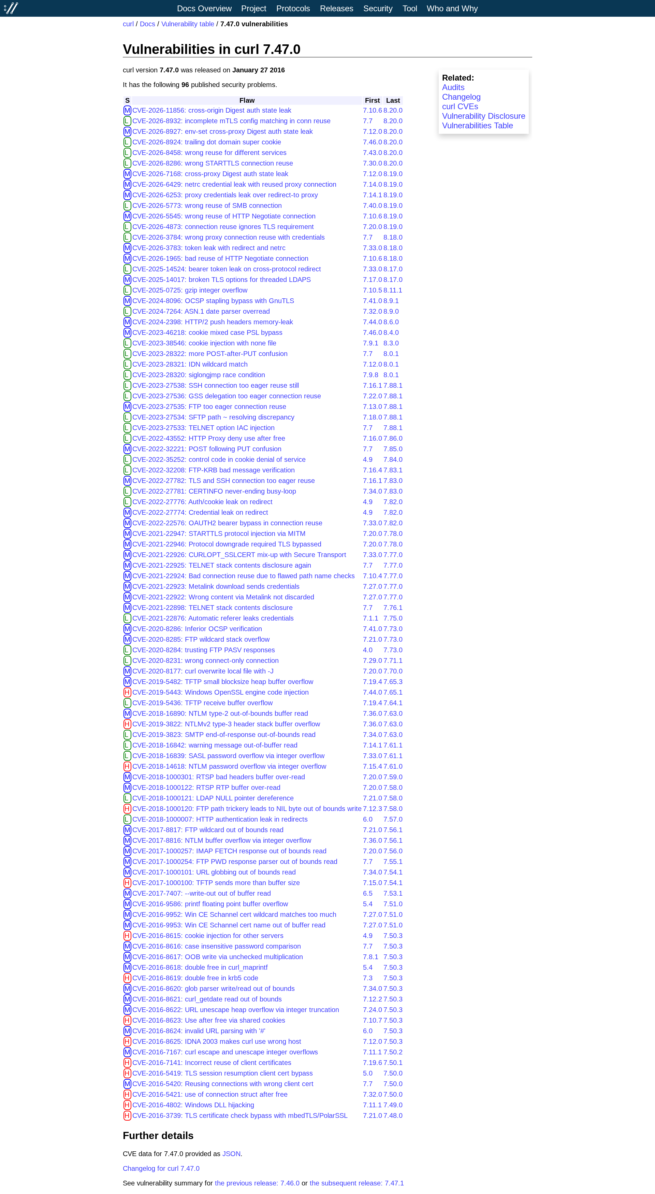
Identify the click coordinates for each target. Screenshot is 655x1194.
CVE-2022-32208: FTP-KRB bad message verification (213, 470)
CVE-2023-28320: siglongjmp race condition (198, 375)
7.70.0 (393, 671)
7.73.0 (393, 628)
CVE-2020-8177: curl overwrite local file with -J (203, 671)
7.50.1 (393, 1062)
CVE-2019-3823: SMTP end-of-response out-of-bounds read (224, 734)
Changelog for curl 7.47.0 (161, 1168)
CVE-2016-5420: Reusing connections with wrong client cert (223, 1084)
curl (128, 24)
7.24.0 (372, 1009)
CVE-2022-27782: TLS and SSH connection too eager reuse (223, 480)
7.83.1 (393, 470)
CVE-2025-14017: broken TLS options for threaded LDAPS (221, 279)
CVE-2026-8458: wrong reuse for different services (209, 152)
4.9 (368, 459)
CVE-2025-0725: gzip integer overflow (189, 290)
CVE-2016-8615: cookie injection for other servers (207, 935)
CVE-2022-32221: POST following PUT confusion (206, 449)
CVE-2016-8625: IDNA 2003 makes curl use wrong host (216, 1041)
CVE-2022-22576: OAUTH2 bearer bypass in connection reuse (227, 523)
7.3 (368, 978)
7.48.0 (393, 1115)
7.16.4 (372, 470)
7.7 (368, 121)
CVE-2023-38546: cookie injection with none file (204, 343)
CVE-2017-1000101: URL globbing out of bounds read (214, 872)
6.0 (368, 819)
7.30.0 (372, 163)
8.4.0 (391, 332)
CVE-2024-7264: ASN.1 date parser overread (201, 311)
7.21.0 (372, 639)
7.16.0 (372, 438)
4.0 (368, 650)
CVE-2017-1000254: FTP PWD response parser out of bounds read (234, 861)
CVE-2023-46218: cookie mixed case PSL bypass (207, 332)
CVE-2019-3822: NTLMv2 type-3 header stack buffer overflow (226, 724)
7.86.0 (393, 438)
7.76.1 (393, 607)
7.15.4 (372, 766)
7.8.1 (370, 957)
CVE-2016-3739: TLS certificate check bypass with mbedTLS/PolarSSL (240, 1115)
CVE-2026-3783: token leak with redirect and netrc (209, 248)
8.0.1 (391, 353)
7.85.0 (393, 449)
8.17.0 (393, 269)
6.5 (368, 893)
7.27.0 (372, 586)
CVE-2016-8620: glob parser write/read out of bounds (213, 988)
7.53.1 (393, 893)
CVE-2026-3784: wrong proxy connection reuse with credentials (228, 237)
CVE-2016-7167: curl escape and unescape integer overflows (225, 1052)
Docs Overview (204, 8)
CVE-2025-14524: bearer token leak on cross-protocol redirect (226, 269)
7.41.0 (372, 300)
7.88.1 (393, 385)
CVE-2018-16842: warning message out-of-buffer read (214, 745)
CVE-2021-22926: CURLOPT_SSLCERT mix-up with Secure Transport (239, 554)
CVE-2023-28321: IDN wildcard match (190, 364)
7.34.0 (372, 491)
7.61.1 (393, 745)
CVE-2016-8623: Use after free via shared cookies (208, 1020)
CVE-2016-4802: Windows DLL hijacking (193, 1105)
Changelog (461, 96)
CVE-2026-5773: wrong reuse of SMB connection (207, 205)
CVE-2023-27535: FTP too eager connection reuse (209, 406)
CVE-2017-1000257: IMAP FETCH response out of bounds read (229, 851)
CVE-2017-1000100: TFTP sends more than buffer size (216, 882)
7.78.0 (393, 533)
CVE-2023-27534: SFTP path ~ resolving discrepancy (213, 417)
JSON (231, 1153)
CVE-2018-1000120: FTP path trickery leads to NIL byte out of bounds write (247, 808)
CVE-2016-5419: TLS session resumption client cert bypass (222, 1073)
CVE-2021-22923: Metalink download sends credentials (216, 586)
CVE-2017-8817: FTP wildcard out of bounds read (207, 830)
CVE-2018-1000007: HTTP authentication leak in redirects (220, 819)
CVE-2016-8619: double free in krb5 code (195, 978)
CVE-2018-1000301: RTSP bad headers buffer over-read (218, 777)
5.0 (368, 1073)
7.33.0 (372, 248)
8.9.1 (391, 300)
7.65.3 (393, 681)
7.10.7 (372, 1020)
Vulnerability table (187, 24)
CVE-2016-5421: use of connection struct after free (210, 1094)
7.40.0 (372, 205)
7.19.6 (372, 1062)
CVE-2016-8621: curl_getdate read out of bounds (207, 999)
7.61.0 (393, 766)
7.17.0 (372, 279)
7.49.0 (393, 1105)
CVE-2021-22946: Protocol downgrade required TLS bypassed (226, 544)
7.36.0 (372, 713)
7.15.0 (372, 882)
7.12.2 (372, 999)
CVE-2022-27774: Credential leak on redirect (200, 512)
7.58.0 (393, 787)
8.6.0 (391, 322)
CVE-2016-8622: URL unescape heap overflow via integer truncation (235, 1009)
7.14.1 (372, 195)
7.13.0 (372, 406)
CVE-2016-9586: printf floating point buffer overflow (210, 904)
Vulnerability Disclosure (483, 115)
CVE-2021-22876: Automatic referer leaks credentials (213, 618)
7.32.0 (372, 311)
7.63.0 (393, 713)
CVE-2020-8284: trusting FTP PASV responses (203, 650)
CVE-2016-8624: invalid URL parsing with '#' (198, 1031)
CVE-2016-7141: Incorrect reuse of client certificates (211, 1062)
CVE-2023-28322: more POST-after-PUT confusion (210, 353)
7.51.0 (393, 904)
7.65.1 (393, 692)
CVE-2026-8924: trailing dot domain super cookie (206, 142)
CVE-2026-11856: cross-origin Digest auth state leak (211, 110)
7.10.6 (372, 110)
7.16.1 (372, 385)
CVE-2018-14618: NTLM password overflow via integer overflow (229, 766)
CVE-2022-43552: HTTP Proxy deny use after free (208, 438)
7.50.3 (393, 935)
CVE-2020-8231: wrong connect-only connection (205, 660)
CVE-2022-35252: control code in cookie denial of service (219, 459)
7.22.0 (372, 396)
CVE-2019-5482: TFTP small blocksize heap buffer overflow (222, 681)
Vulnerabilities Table (477, 125)
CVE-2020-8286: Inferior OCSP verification (197, 628)
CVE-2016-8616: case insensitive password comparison (216, 946)
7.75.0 (393, 618)
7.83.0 (393, 480)
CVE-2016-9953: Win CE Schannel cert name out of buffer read (228, 925)
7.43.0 (372, 152)
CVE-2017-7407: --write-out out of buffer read (201, 893)
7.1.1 (370, 618)
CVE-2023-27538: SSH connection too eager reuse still (215, 385)
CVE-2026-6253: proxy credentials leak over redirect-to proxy (225, 195)
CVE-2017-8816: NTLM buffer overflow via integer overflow (221, 840)
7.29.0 (372, 660)
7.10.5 (372, 290)
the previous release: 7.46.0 (257, 1183)
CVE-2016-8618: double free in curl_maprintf (200, 967)
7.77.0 (393, 554)
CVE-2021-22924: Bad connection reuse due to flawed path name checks (243, 576)
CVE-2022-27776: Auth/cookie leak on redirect (202, 502)
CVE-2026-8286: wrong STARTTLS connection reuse (212, 163)
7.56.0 (393, 851)
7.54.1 (393, 872)
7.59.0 (393, 777)
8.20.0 (393, 110)
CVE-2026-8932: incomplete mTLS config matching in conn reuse (231, 121)
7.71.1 (393, 660)
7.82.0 (393, 502)
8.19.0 (393, 173)
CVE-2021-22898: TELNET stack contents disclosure (212, 607)
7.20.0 (372, 226)
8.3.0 (391, 343)
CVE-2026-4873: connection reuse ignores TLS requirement (223, 226)
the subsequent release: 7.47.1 (357, 1183)
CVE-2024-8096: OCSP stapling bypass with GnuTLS (213, 300)
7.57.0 (393, 819)
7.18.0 (372, 417)
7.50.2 (393, 1052)
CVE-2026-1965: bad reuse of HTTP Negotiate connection (220, 258)
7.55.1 (393, 861)
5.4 (368, 904)
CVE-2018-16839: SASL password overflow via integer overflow (228, 755)
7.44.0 (372, 322)
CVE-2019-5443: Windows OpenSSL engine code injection (220, 692)
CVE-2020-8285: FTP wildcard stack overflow (201, 639)
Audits (453, 87)
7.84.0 (393, 459)
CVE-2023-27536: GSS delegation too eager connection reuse (226, 396)
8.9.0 (391, 311)
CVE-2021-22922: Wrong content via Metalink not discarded (223, 597)
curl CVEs (460, 106)
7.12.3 (372, 808)
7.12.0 (372, 131)
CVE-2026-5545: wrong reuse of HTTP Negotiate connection (224, 216)
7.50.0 (393, 1073)
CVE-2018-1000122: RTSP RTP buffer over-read (206, 787)
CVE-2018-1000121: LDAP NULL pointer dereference (213, 798)
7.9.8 (370, 375)
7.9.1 (370, 343)
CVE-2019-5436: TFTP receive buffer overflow (202, 703)
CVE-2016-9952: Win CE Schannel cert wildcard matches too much (234, 914)
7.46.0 (372, 142)
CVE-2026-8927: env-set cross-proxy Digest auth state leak (222, 131)
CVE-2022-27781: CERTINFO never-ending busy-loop (214, 491)
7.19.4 (372, 681)
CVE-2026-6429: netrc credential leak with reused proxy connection (234, 184)
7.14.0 (372, 184)
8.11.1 (392, 290)
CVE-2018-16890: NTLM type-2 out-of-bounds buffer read (220, 713)
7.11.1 (372, 1052)
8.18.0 (393, 237)
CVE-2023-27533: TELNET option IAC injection (203, 427)
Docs (147, 24)
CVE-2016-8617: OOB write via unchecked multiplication (217, 957)
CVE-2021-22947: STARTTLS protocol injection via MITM (219, 533)
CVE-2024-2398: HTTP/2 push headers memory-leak (212, 322)
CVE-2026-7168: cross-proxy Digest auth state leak (210, 173)
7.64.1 (393, 703)
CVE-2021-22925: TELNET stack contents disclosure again (221, 565)
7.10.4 (372, 576)
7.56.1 (393, 830)
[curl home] (11, 8)
